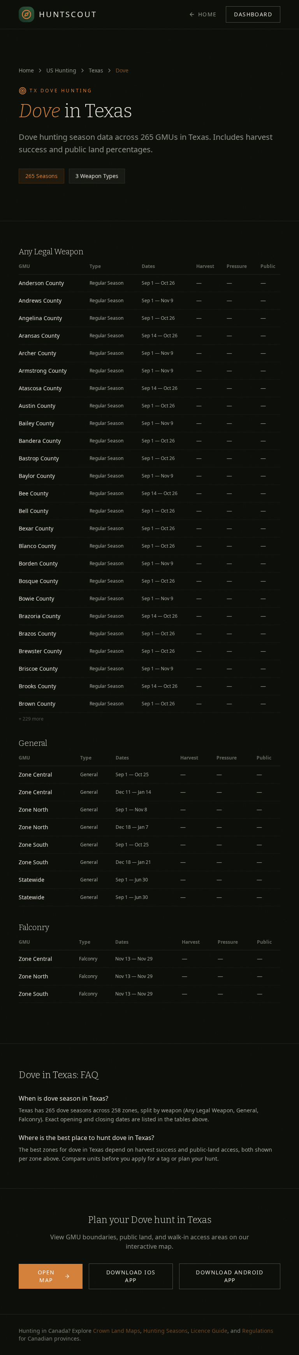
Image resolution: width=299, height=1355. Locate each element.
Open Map (46, 1276)
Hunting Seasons (165, 1330)
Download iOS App (131, 1276)
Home (207, 14)
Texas (96, 70)
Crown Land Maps (116, 1330)
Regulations (257, 1330)
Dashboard (253, 14)
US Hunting (61, 70)
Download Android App (229, 1276)
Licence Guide (209, 1330)
